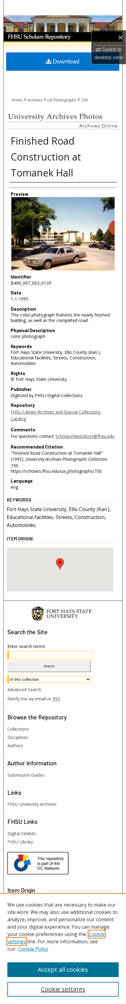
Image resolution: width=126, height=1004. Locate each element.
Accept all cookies (63, 969)
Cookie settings (63, 989)
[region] (63, 948)
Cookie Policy (33, 948)
